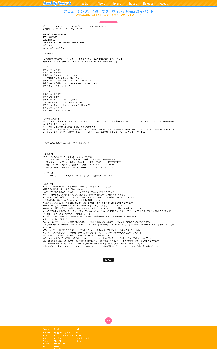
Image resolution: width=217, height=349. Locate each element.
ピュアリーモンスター (108, 22)
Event (117, 3)
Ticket (133, 3)
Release (148, 3)
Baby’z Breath (60, 343)
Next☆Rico (59, 341)
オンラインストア (84, 338)
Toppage (47, 333)
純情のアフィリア (62, 333)
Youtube (79, 335)
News (101, 3)
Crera (57, 346)
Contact (79, 341)
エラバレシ (59, 338)
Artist (86, 3)
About (164, 3)
